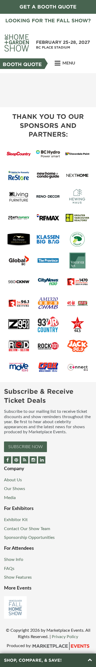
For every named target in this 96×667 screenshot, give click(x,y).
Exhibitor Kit (16, 520)
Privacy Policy (65, 637)
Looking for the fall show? (48, 20)
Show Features (18, 577)
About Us (13, 480)
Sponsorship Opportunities (29, 537)
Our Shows (14, 489)
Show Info (13, 559)
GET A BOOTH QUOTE (48, 7)
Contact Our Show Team (27, 529)
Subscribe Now (25, 447)
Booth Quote (22, 64)
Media (10, 498)
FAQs (9, 568)
